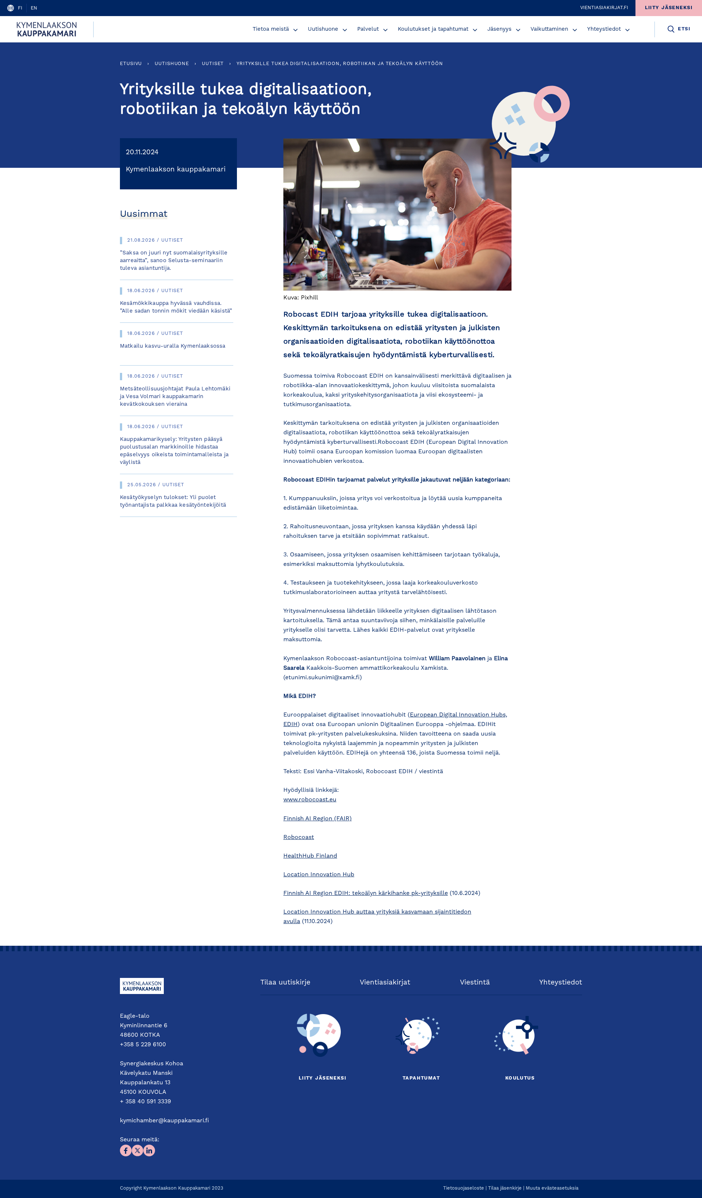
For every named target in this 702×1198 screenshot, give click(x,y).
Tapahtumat (421, 1078)
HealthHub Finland (310, 856)
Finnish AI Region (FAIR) (317, 819)
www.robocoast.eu (309, 800)
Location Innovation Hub (318, 875)
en (34, 8)
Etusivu (131, 63)
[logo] (46, 29)
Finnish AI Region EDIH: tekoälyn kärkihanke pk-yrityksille (365, 893)
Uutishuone (323, 29)
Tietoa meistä (271, 29)
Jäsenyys (499, 29)
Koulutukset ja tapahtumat (433, 29)
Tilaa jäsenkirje (505, 1188)
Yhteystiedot (604, 29)
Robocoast (298, 837)
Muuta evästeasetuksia (552, 1188)
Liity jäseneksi (322, 1078)
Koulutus (520, 1078)
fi (20, 8)
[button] (295, 30)
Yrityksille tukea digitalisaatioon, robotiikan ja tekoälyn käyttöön (340, 63)
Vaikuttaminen (549, 29)
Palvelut (368, 29)
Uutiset (213, 63)
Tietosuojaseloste (463, 1188)
